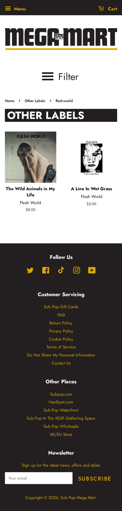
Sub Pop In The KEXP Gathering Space (61, 418)
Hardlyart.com (61, 402)
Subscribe (95, 478)
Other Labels (35, 100)
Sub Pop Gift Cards (61, 307)
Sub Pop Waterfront (61, 410)
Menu (19, 9)
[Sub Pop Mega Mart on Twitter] (30, 272)
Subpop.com (61, 394)
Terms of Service (61, 347)
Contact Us (61, 363)
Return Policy (61, 323)
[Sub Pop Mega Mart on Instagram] (76, 272)
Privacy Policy (61, 331)
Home (9, 100)
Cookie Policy (61, 339)
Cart (112, 9)
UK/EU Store (61, 434)
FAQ (61, 315)
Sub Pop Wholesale (61, 426)
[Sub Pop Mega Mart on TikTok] (61, 272)
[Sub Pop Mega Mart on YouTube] (92, 272)
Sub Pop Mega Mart (78, 497)
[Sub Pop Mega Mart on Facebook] (45, 272)
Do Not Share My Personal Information (61, 355)
